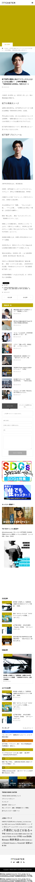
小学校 (19, 836)
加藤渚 (20, 833)
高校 (5, 845)
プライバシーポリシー (8, 798)
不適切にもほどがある (16, 830)
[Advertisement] (17, 24)
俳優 (12, 833)
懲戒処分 (6, 840)
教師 (12, 839)
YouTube (13, 824)
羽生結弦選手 (21, 843)
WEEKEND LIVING (13, 287)
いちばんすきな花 (22, 287)
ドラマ (16, 827)
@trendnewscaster (7, 532)
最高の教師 (14, 288)
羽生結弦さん (13, 843)
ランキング (5, 801)
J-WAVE (6, 287)
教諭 (17, 839)
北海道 (24, 833)
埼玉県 (28, 833)
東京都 (27, 840)
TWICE (9, 824)
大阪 (31, 833)
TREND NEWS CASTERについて (11, 796)
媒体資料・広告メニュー (9, 805)
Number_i (20, 821)
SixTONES (25, 821)
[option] (9, 782)
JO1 (16, 821)
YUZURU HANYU (20, 824)
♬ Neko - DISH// (9, 536)
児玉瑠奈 (16, 833)
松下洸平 (20, 288)
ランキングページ (27, 728)
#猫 (3, 536)
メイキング (21, 827)
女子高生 (13, 836)
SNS (5, 824)
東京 (23, 840)
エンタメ (7, 44)
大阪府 (3, 836)
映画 (20, 840)
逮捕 (28, 843)
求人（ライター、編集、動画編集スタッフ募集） (16, 807)
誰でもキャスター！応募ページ (11, 810)
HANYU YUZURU (7, 821)
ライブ (26, 827)
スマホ (12, 827)
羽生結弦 (6, 843)
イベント (28, 824)
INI (14, 821)
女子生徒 (8, 836)
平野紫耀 (24, 836)
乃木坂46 (8, 833)
